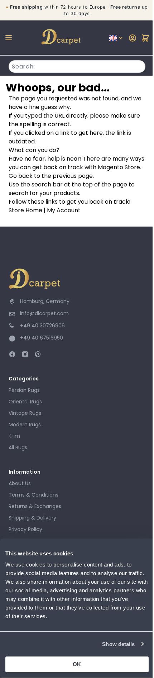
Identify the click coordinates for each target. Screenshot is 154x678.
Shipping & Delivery (32, 517)
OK (77, 664)
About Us (20, 483)
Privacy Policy (25, 529)
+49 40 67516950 (41, 337)
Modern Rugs (25, 424)
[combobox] (77, 65)
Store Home (25, 210)
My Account (64, 210)
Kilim (14, 436)
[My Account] (132, 38)
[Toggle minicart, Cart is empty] (145, 38)
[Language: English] (116, 38)
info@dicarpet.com (44, 313)
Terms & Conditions (33, 494)
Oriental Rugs (25, 401)
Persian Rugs (24, 390)
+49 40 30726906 (42, 325)
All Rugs (18, 447)
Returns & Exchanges (35, 506)
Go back (21, 176)
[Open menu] (8, 37)
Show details (118, 644)
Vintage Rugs (25, 413)
